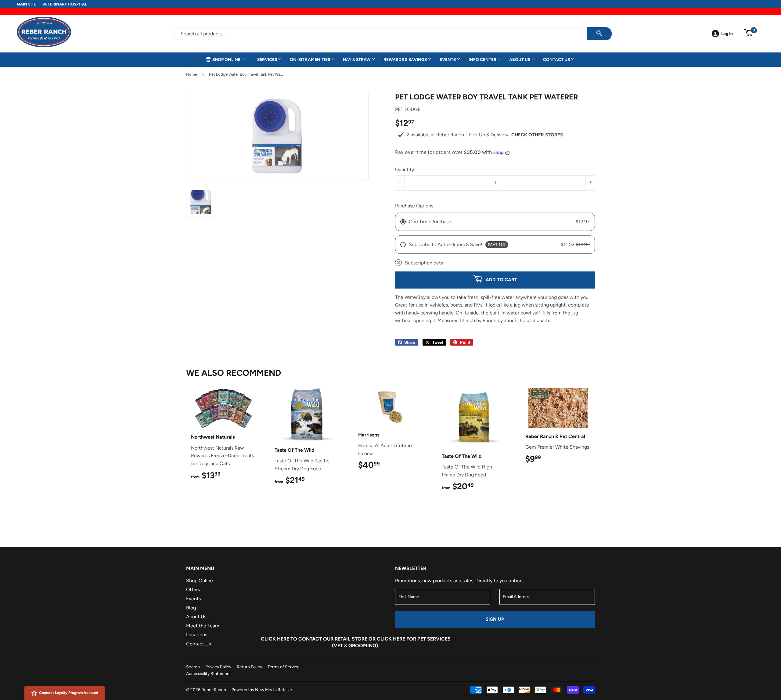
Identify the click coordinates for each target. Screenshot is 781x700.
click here (391, 639)
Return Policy (249, 666)
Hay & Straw (357, 59)
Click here (275, 639)
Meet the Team (202, 626)
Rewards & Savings (405, 59)
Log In (727, 33)
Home (191, 74)
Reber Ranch (213, 689)
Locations (196, 634)
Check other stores (537, 135)
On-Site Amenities (310, 59)
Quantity (404, 169)
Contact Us (557, 59)
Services (267, 59)
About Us (520, 59)
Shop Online (226, 59)
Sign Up (495, 619)
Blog (191, 608)
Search (193, 666)
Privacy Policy (218, 666)
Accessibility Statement (208, 673)
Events (448, 59)
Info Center (483, 59)
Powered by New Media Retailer (262, 689)
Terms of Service (284, 666)
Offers (193, 589)
